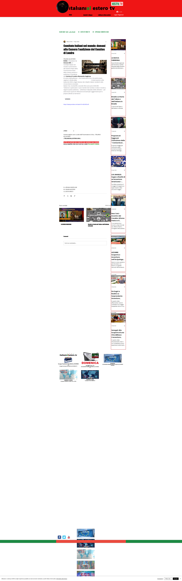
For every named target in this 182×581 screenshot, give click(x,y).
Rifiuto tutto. (168, 578)
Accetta (175, 578)
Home (70, 15)
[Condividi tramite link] (74, 196)
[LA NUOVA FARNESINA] (71, 215)
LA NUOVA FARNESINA (66, 224)
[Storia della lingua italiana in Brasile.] (98, 215)
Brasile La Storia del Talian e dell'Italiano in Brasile (98, 225)
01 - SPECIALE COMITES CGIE (70, 187)
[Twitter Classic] (64, 537)
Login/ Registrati (119, 15)
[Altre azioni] (106, 41)
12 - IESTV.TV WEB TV (84, 32)
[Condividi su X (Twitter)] (67, 196)
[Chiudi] (180, 579)
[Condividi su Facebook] (64, 196)
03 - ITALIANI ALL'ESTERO (69, 189)
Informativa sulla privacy (61, 578)
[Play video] (85, 116)
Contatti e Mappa (87, 15)
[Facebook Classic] (59, 537)
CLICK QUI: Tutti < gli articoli (67, 32)
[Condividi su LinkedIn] (71, 196)
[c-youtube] (69, 537)
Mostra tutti (108, 205)
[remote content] (85, 163)
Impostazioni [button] (160, 578)
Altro (94, 32)
